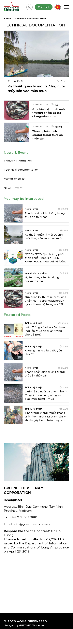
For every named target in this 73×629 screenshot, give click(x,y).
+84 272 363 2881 (23, 517)
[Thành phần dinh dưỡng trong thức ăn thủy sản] (13, 213)
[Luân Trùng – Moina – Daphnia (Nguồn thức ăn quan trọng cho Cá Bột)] (13, 329)
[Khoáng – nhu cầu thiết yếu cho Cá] (13, 350)
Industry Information (18, 160)
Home (7, 18)
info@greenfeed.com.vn (32, 524)
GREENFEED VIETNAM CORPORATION (23, 490)
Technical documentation (21, 169)
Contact (43, 7)
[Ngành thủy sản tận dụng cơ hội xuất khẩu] (13, 277)
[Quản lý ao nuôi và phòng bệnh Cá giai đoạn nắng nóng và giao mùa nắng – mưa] (13, 393)
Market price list (15, 178)
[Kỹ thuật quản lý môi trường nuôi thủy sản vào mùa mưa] (13, 234)
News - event (13, 188)
